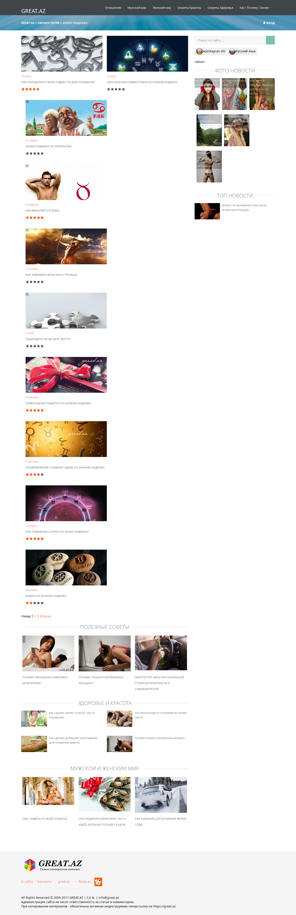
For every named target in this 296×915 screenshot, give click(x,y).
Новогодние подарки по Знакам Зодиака (58, 403)
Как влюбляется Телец (42, 210)
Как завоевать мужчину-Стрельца (51, 275)
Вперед (45, 616)
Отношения (113, 8)
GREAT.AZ (33, 11)
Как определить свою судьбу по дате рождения (57, 82)
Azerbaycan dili (214, 51)
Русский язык (246, 51)
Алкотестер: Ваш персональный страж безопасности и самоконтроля (159, 683)
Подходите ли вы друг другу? (48, 339)
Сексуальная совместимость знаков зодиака (142, 82)
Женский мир (162, 8)
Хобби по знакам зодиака (46, 596)
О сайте (27, 881)
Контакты (44, 881)
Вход (270, 23)
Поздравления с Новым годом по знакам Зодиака (65, 467)
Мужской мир (136, 8)
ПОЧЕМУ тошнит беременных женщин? (160, 738)
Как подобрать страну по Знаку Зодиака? (57, 532)
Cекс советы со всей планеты (44, 819)
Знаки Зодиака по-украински (49, 146)
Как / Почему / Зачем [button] (254, 8)
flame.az (85, 881)
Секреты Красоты (189, 8)
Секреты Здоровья (220, 8)
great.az (64, 881)
